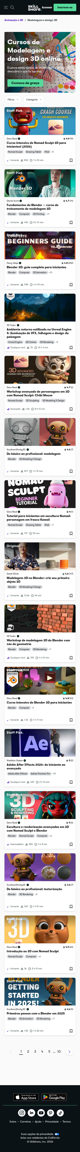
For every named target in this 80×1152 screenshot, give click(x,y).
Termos (67, 1121)
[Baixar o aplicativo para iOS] (26, 1097)
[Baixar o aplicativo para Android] (54, 1097)
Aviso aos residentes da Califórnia (40, 1137)
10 (59, 1051)
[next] (69, 1051)
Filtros (11, 99)
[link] (40, 136)
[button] (6, 7)
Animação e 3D (13, 20)
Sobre (12, 1121)
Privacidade (52, 1121)
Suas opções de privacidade (37, 1134)
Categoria (32, 99)
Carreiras (25, 1121)
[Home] (34, 7)
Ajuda (38, 1121)
